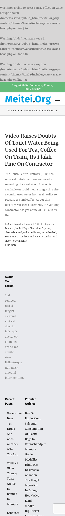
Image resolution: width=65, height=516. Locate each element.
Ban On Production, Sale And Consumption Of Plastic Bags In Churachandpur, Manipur (32, 431)
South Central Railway (31, 236)
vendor (47, 236)
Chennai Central (13, 232)
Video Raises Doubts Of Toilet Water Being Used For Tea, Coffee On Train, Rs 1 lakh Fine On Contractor (32, 150)
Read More (10, 245)
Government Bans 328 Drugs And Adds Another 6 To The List (12, 434)
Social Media (11, 236)
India (18, 228)
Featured (9, 228)
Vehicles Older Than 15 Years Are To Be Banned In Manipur (12, 483)
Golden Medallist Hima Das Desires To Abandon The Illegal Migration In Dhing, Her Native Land (32, 477)
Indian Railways (31, 232)
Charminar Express (40, 228)
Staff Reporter (15, 224)
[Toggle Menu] (57, 100)
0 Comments (20, 240)
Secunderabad (48, 232)
